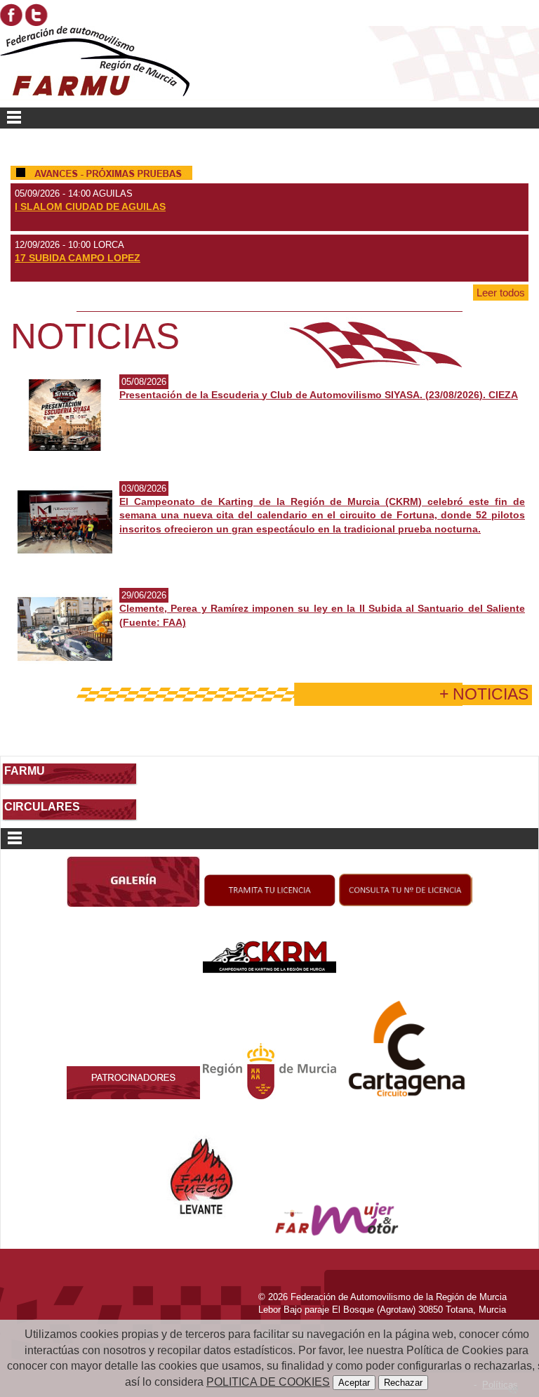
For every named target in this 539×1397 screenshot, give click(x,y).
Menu (269, 118)
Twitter (36, 15)
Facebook (11, 15)
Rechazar (403, 1382)
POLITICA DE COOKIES (268, 1382)
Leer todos (501, 293)
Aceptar (354, 1382)
